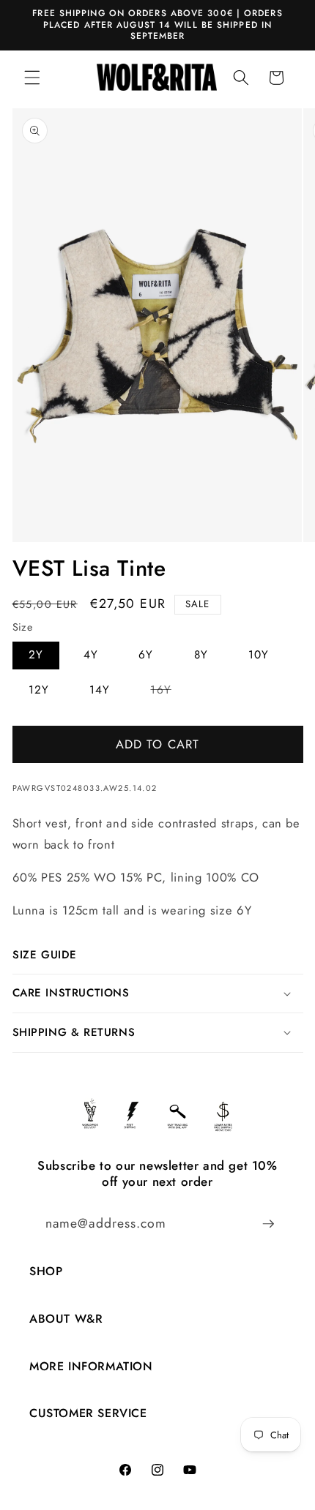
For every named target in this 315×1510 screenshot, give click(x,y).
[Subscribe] (268, 1224)
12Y (39, 690)
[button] (32, 77)
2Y (36, 655)
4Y (91, 655)
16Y (168, 692)
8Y (201, 655)
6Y (145, 655)
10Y (258, 655)
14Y (99, 690)
